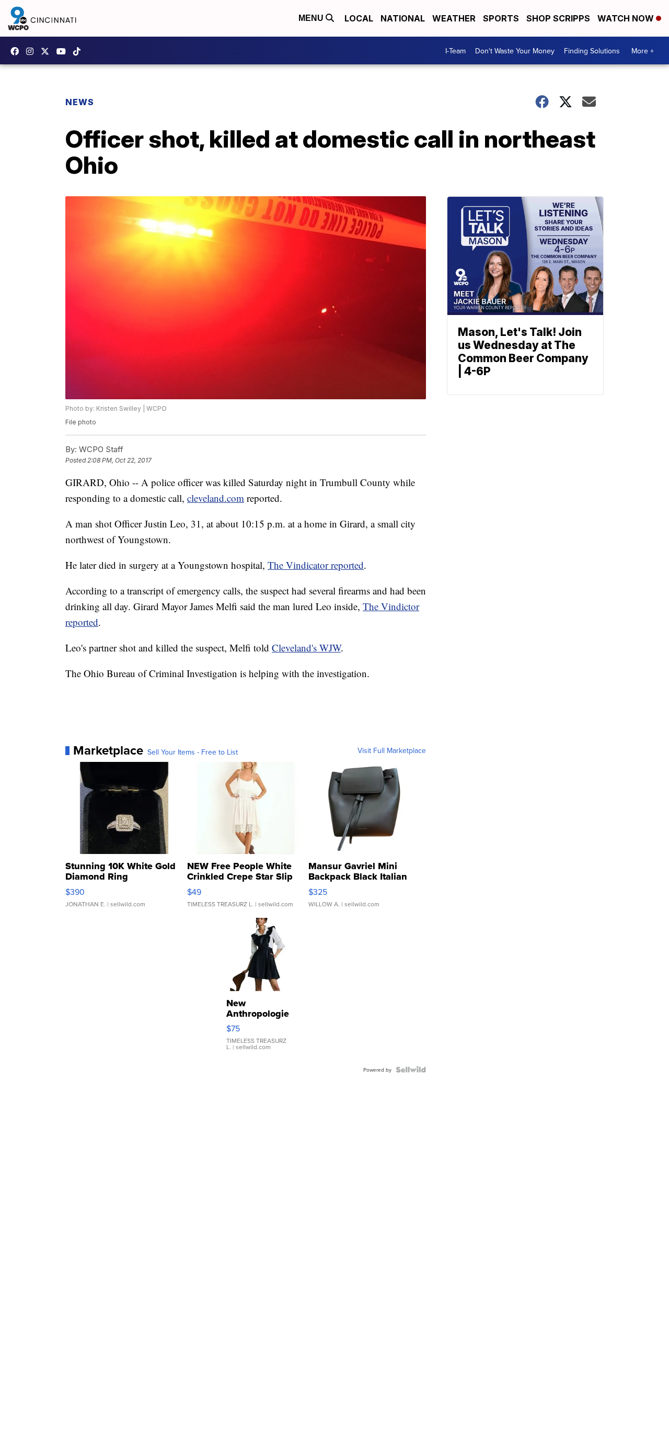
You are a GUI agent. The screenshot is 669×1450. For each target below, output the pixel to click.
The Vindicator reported (316, 564)
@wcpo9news (79, 51)
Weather (454, 18)
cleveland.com (215, 497)
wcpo (47, 51)
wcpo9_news (32, 51)
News (79, 102)
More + (642, 51)
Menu (312, 18)
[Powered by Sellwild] (411, 1069)
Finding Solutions (592, 51)
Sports (501, 18)
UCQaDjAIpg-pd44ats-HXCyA (63, 51)
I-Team (455, 51)
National (402, 18)
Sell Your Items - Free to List (192, 752)
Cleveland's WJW (306, 647)
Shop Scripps (558, 18)
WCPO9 (17, 51)
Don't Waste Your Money (515, 51)
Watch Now (626, 18)
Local (358, 18)
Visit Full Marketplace (391, 750)
